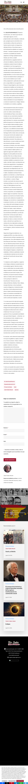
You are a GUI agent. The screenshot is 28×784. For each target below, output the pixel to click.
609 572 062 (11, 653)
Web (5, 441)
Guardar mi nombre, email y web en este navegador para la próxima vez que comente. (14, 452)
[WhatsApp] (21, 783)
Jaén (15, 387)
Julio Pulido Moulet (14, 11)
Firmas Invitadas (14, 9)
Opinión (16, 389)
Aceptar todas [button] (20, 781)
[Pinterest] (11, 783)
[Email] (25, 783)
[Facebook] (2, 783)
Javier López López (11, 621)
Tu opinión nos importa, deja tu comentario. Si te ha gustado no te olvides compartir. (13, 404)
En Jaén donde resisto (9, 381)
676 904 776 (10, 651)
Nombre (6, 427)
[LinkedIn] (16, 783)
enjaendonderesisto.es (9, 384)
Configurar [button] (4, 781)
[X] (7, 783)
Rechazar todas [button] (12, 781)
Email (5, 434)
